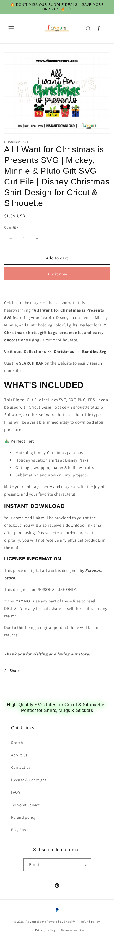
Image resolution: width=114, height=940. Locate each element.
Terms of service (72, 930)
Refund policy (23, 817)
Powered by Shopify (61, 921)
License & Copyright (28, 779)
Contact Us (21, 767)
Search (17, 742)
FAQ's (16, 792)
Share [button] (15, 670)
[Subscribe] (85, 864)
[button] (11, 29)
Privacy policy (45, 930)
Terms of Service (25, 804)
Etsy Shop (19, 829)
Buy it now (57, 274)
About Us (19, 754)
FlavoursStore (35, 921)
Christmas (64, 351)
